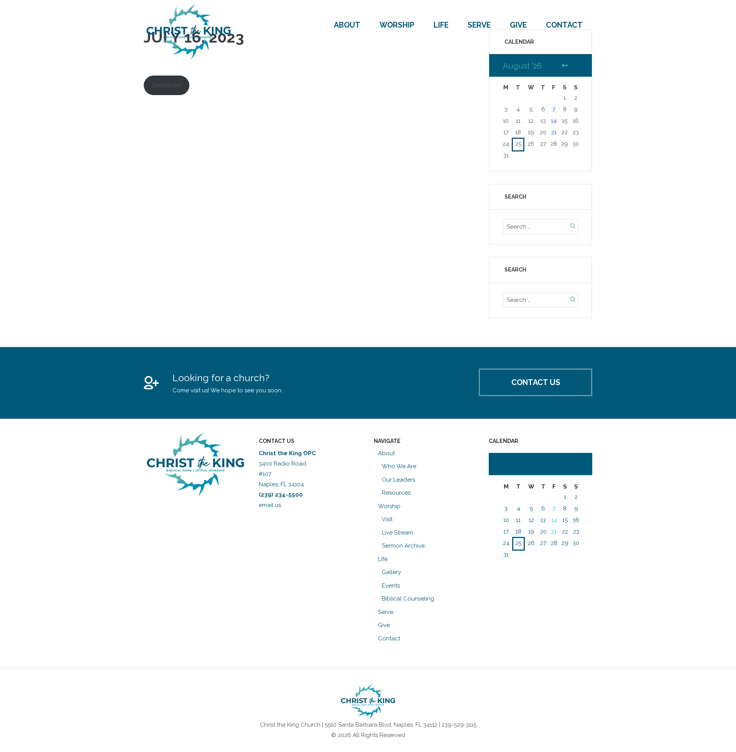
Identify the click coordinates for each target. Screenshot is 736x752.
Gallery (391, 572)
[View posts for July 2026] (565, 465)
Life (441, 25)
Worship (397, 25)
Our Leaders (398, 479)
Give (518, 25)
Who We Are (399, 466)
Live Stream (397, 532)
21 (554, 132)
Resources (396, 492)
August (522, 465)
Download (166, 85)
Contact (564, 25)
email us (271, 505)
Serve (479, 25)
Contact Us (535, 382)
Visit (387, 519)
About (347, 25)
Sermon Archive (403, 545)
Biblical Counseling (408, 598)
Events (391, 585)
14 (554, 120)
